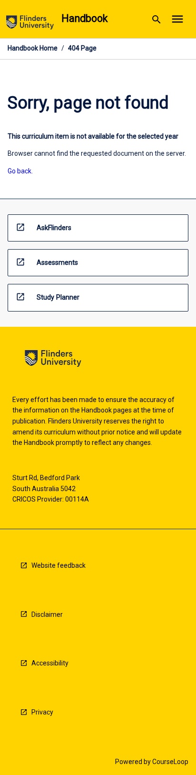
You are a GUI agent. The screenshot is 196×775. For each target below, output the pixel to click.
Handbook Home (33, 48)
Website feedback (58, 565)
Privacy (42, 712)
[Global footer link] (53, 360)
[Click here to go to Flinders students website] (30, 24)
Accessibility (50, 663)
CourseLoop (170, 761)
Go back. (20, 171)
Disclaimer (47, 614)
